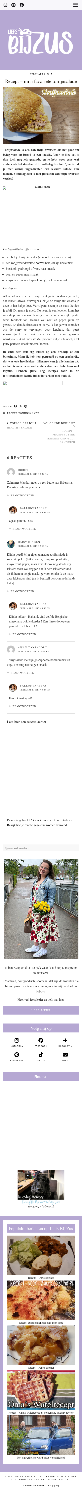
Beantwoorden (22, 495)
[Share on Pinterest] (25, 406)
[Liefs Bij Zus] (41, 35)
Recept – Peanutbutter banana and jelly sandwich (59, 432)
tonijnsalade (29, 413)
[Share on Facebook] (15, 406)
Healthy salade (22, 425)
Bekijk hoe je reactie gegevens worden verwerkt (37, 825)
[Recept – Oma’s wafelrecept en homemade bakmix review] (41, 1390)
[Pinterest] (13, 5)
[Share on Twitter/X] (20, 406)
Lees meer (41, 1010)
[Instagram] (5, 5)
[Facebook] (22, 5)
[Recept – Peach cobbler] (41, 1345)
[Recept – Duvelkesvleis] (41, 1255)
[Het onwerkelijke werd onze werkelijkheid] (41, 1435)
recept (12, 413)
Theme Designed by (41, 1485)
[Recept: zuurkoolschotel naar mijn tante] (41, 1300)
